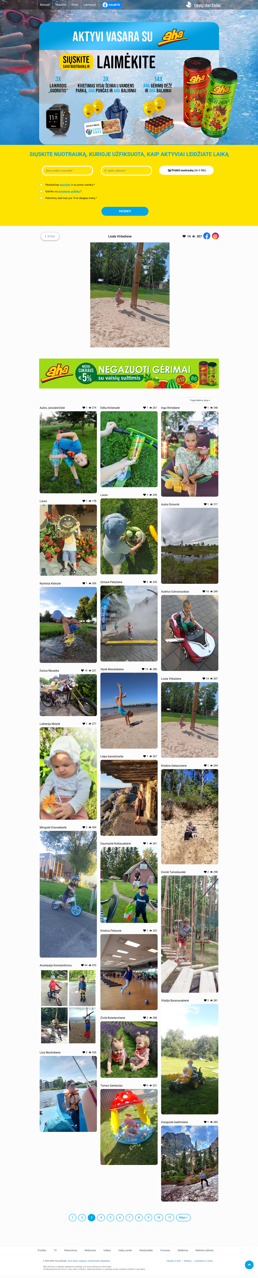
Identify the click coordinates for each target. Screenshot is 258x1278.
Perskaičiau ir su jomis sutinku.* (70, 184)
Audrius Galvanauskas (175, 591)
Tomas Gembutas (111, 1085)
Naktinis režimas (205, 1250)
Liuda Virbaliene (171, 678)
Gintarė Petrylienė (111, 582)
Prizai (75, 4)
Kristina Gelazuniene (174, 765)
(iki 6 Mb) (189, 170)
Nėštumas (90, 1250)
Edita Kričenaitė (110, 407)
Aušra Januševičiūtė (52, 407)
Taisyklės (60, 4)
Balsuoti (45, 4)
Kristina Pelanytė (110, 930)
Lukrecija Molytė (50, 724)
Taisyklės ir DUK (173, 1261)
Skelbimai (183, 1250)
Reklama (187, 1261)
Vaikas (107, 1250)
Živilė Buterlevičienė (112, 1018)
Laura (104, 495)
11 (169, 1217)
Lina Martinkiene (50, 1052)
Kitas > (183, 1217)
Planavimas (70, 1250)
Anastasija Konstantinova (56, 965)
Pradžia (42, 1250)
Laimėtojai (90, 4)
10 (158, 1217)
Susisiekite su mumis (204, 1261)
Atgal (50, 235)
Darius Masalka (49, 670)
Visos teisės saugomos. (78, 1261)
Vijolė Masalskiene (112, 669)
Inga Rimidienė (170, 407)
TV (55, 1250)
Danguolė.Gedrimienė (174, 1122)
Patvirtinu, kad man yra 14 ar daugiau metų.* (71, 198)
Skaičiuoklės (146, 1250)
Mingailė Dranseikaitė (53, 827)
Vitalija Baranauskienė (175, 1000)
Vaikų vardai (125, 1250)
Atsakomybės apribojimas (99, 1261)
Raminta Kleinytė (50, 583)
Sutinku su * (63, 191)
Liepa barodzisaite (111, 756)
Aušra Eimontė (170, 504)
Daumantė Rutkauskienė (115, 843)
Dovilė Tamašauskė (173, 872)
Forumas (165, 1250)
